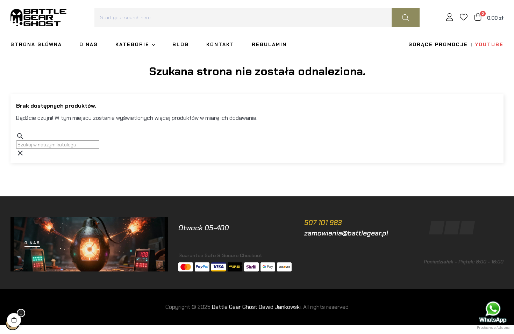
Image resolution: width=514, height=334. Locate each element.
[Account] (449, 18)
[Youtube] (467, 227)
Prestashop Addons (493, 327)
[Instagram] (452, 227)
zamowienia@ (326, 233)
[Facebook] (437, 227)
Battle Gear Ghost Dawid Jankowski (256, 307)
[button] (32, 243)
